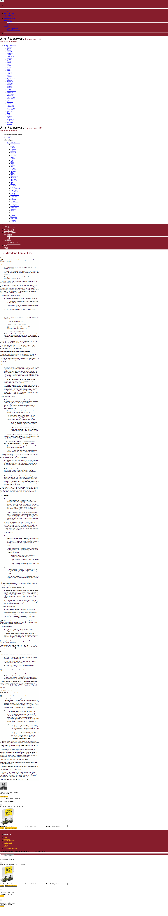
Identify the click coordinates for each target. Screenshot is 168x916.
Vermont (9, 116)
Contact (6, 35)
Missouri (9, 84)
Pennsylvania (10, 105)
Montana (9, 86)
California (10, 53)
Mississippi (10, 83)
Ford (8, 23)
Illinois (9, 65)
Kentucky (9, 72)
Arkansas (9, 51)
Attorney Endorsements (13, 30)
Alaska (9, 48)
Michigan (9, 80)
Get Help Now (4, 796)
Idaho (8, 64)
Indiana (9, 67)
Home (1, 798)
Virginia (9, 117)
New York (10, 95)
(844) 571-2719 (8, 137)
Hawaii (9, 62)
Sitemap (6, 846)
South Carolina (11, 108)
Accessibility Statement (10, 848)
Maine (8, 75)
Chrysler (9, 21)
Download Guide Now (10, 828)
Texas (8, 113)
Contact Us (7, 845)
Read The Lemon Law (10, 15)
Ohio (8, 100)
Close (2, 828)
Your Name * (4, 826)
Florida (9, 59)
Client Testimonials (12, 28)
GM (8, 25)
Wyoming (9, 124)
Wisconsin (10, 122)
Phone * (48, 826)
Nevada (9, 89)
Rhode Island (10, 106)
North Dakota (11, 98)
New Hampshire (11, 91)
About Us (6, 12)
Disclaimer (7, 839)
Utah (8, 114)
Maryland (9, 76)
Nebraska (9, 87)
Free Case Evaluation (9, 18)
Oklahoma (10, 102)
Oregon (9, 103)
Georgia (9, 61)
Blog (5, 31)
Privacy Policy (8, 843)
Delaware (9, 58)
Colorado (9, 54)
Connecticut (10, 56)
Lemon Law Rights (9, 13)
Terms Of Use (8, 842)
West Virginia (11, 121)
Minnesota (10, 81)
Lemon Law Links (9, 840)
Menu (2, 1)
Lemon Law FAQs (9, 16)
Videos (5, 33)
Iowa (8, 69)
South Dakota (11, 109)
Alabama (9, 47)
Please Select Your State (10, 45)
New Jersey (10, 92)
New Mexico (10, 94)
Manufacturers (7, 20)
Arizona (9, 50)
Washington (10, 119)
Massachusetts (11, 78)
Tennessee (10, 111)
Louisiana (9, 73)
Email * (27, 826)
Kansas (9, 70)
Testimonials (7, 26)
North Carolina (11, 97)
